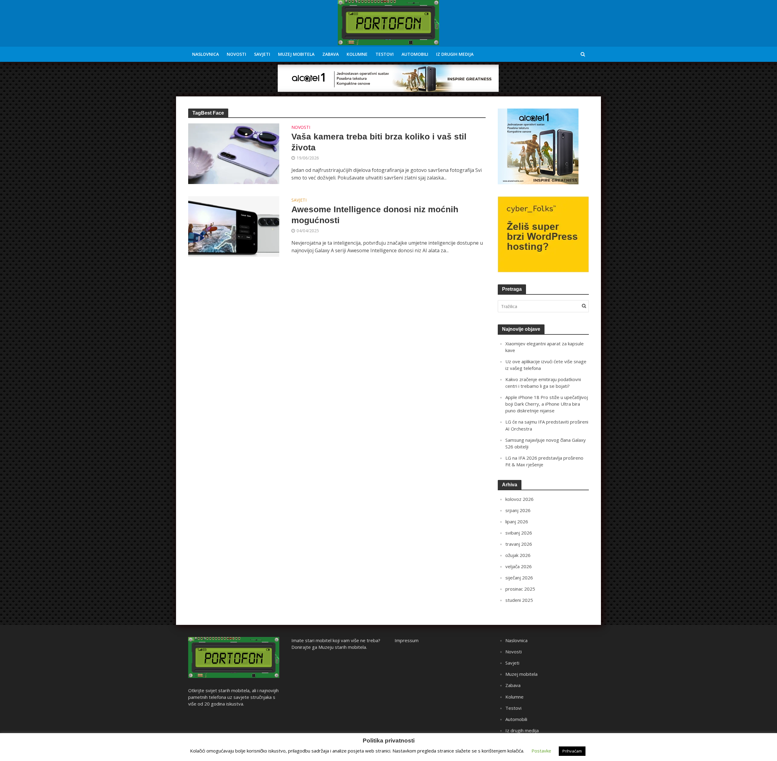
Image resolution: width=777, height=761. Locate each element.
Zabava (330, 54)
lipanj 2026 (516, 521)
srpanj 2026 (518, 510)
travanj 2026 (518, 544)
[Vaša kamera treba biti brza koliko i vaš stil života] (233, 153)
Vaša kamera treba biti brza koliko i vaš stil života (379, 142)
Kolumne (357, 54)
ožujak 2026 (518, 555)
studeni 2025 (519, 600)
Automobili (415, 54)
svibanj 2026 (518, 533)
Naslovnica (205, 54)
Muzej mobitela (296, 54)
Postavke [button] (541, 751)
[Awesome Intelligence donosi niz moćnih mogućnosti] (233, 226)
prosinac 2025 (520, 589)
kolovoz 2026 (519, 499)
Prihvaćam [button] (572, 751)
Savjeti (262, 54)
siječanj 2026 (519, 578)
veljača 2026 (518, 566)
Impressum (407, 640)
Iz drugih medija (454, 54)
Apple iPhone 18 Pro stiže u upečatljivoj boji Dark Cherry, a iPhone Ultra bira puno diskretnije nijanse (546, 404)
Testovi (384, 54)
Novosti (236, 54)
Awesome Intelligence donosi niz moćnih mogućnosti (374, 215)
